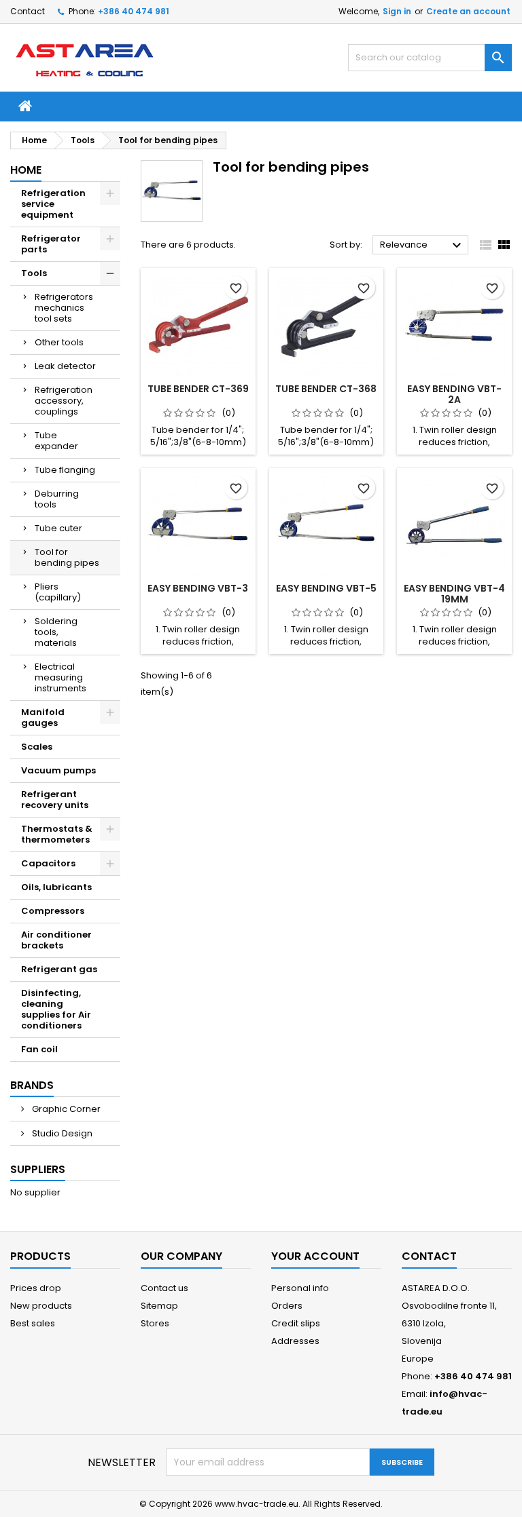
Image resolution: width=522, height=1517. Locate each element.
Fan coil (39, 1049)
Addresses (295, 1340)
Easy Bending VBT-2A (454, 394)
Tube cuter (58, 528)
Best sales (32, 1323)
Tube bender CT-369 (198, 389)
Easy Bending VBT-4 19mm (454, 593)
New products (41, 1305)
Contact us (164, 1288)
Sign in (397, 11)
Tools (34, 273)
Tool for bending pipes (67, 557)
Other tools (59, 342)
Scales (36, 746)
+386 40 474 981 (133, 11)
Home (25, 170)
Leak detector (65, 366)
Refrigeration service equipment (53, 204)
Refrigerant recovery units (54, 799)
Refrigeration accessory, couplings (63, 400)
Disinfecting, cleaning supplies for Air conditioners (56, 1009)
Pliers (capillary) (58, 592)
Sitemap (159, 1305)
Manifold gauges (43, 717)
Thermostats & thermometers (56, 834)
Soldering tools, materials (56, 632)
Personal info (300, 1288)
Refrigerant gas (59, 969)
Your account (315, 1256)
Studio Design (61, 1133)
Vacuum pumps (58, 770)
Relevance (422, 245)
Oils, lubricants (56, 887)
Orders (286, 1305)
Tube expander (56, 441)
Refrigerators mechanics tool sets (64, 307)
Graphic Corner (65, 1108)
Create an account (468, 11)
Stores (155, 1323)
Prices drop (35, 1288)
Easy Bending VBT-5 (326, 588)
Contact (27, 11)
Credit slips (295, 1323)
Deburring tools (57, 499)
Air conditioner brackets (56, 940)
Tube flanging (65, 469)
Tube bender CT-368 (326, 389)
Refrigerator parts (51, 244)
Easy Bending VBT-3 (197, 588)
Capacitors (48, 863)
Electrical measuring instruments (60, 677)
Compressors (52, 910)
